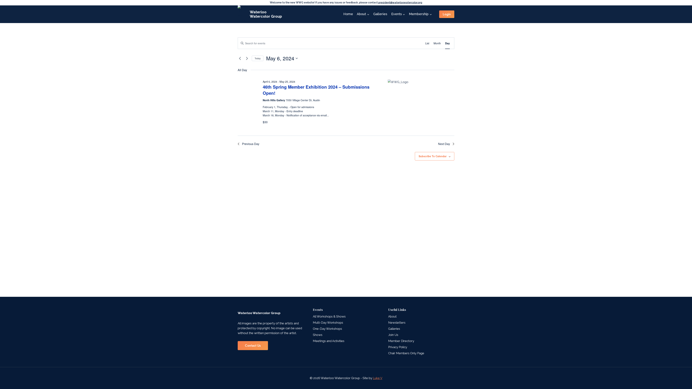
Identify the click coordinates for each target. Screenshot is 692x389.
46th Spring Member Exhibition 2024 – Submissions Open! (316, 90)
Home (348, 14)
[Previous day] (240, 58)
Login (447, 14)
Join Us (393, 335)
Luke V (377, 378)
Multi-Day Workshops (328, 322)
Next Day (444, 144)
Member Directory (401, 341)
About (392, 316)
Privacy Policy (397, 347)
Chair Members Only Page (406, 353)
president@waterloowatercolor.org (400, 2)
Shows (317, 335)
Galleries (380, 14)
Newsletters (396, 322)
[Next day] (247, 58)
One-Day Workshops (327, 328)
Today (258, 58)
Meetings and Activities (328, 341)
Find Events (410, 43)
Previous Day (250, 144)
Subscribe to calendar (433, 156)
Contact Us (253, 345)
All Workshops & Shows (329, 316)
